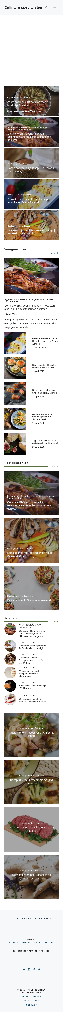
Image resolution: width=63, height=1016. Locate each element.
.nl (52, 942)
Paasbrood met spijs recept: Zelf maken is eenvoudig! (32, 647)
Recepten (25, 97)
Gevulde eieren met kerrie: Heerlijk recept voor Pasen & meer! (27, 201)
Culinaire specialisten (23, 7)
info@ (13, 942)
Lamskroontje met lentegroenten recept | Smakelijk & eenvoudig (31, 232)
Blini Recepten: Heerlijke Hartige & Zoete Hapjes (44, 366)
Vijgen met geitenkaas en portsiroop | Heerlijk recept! (45, 441)
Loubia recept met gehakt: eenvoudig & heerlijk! (32, 829)
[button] (46, 7)
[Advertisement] (31, 48)
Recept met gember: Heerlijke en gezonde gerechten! (31, 876)
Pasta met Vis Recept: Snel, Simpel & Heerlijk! (32, 734)
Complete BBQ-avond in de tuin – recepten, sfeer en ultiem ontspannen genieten (29, 137)
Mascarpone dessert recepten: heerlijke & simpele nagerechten (29, 674)
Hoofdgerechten (39, 127)
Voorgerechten (24, 129)
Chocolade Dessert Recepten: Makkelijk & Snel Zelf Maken (32, 660)
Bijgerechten (13, 97)
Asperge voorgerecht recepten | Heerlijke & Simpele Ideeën (42, 417)
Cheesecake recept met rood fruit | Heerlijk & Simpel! (32, 700)
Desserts (25, 127)
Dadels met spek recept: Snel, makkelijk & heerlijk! (44, 391)
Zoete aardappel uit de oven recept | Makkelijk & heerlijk (28, 103)
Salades (11, 129)
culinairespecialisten (33, 942)
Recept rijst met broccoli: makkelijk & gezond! (31, 782)
